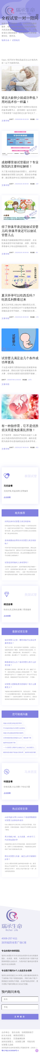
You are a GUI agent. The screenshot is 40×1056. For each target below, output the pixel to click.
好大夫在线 (6, 1035)
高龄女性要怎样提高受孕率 (12, 723)
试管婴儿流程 (7, 1045)
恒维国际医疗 (27, 1032)
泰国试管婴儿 (19, 1035)
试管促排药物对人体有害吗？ (17, 562)
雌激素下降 (27, 738)
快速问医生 (6, 1038)
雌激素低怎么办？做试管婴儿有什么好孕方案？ (20, 663)
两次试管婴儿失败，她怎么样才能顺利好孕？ (20, 857)
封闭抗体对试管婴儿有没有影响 (18, 521)
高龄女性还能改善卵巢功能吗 (13, 733)
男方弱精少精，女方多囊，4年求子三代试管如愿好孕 (20, 838)
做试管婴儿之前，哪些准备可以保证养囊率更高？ (20, 641)
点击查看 (7, 497)
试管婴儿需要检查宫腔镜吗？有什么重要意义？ (20, 685)
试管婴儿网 (20, 1042)
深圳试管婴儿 (7, 1042)
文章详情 (5, 121)
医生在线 (16, 1032)
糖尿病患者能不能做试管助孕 (13, 752)
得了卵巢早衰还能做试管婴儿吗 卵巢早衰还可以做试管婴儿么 (20, 231)
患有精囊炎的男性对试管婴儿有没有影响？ (20, 542)
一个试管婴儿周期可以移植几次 (14, 747)
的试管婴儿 (30, 747)
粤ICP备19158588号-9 (10, 1051)
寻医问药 (31, 1042)
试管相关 (16, 40)
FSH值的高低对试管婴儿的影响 (14, 728)
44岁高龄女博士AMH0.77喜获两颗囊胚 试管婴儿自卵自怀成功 (21, 818)
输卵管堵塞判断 (30, 752)
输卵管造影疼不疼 (9, 743)
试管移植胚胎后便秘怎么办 (12, 738)
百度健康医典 (19, 1038)
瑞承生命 (5, 40)
